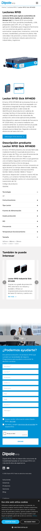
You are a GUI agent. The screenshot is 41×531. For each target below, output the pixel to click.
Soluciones (7, 480)
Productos (6, 486)
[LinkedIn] (4, 468)
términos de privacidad (26, 424)
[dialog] (20, 515)
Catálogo (6, 498)
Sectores (6, 489)
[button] (20, 527)
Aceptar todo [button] (10, 522)
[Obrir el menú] (37, 3)
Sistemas (6, 483)
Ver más (12, 421)
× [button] (38, 501)
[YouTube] (8, 468)
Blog (4, 492)
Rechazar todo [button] (30, 522)
